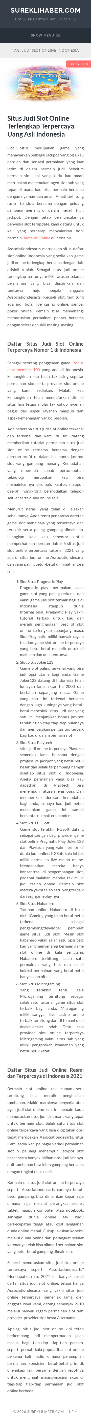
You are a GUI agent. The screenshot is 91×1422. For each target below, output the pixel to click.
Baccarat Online (36, 237)
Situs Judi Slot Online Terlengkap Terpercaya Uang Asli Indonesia (40, 126)
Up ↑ (73, 1412)
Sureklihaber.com (46, 10)
